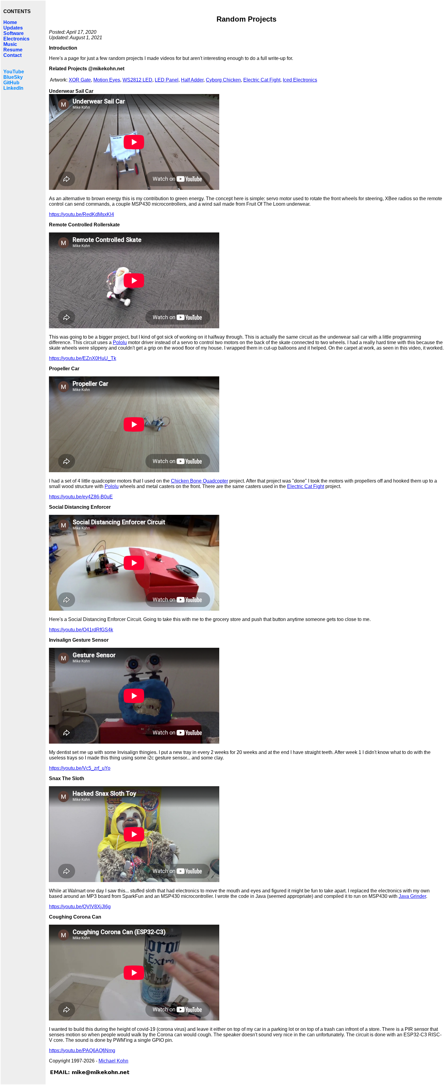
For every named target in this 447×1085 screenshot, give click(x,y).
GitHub (11, 82)
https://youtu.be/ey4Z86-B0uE (81, 496)
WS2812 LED (137, 79)
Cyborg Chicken (223, 79)
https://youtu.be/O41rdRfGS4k (81, 629)
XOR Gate (80, 79)
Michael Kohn (113, 1060)
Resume (13, 49)
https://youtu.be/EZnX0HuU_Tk (82, 358)
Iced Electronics (300, 79)
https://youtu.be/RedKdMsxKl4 (81, 214)
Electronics (16, 38)
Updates (13, 27)
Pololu (120, 342)
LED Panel (166, 79)
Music (10, 44)
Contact (12, 55)
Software (13, 33)
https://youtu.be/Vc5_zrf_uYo (79, 768)
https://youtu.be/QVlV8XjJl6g (80, 906)
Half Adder (192, 79)
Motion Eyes (106, 79)
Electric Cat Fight (261, 79)
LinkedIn (13, 88)
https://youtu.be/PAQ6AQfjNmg (82, 1050)
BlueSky (13, 77)
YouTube (13, 71)
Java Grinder (412, 896)
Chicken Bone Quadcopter (199, 480)
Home (10, 22)
